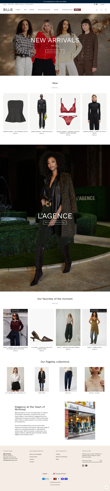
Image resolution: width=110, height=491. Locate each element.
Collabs (18, 9)
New (25, 9)
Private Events (29, 4)
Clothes (58, 454)
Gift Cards (11, 4)
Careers (32, 459)
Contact (32, 461)
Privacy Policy (33, 456)
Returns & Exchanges (35, 454)
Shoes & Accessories (44, 9)
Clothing (31, 9)
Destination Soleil (67, 9)
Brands (56, 9)
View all (55, 87)
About (5, 4)
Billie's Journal (19, 4)
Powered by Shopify (55, 484)
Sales (77, 9)
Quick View (15, 128)
